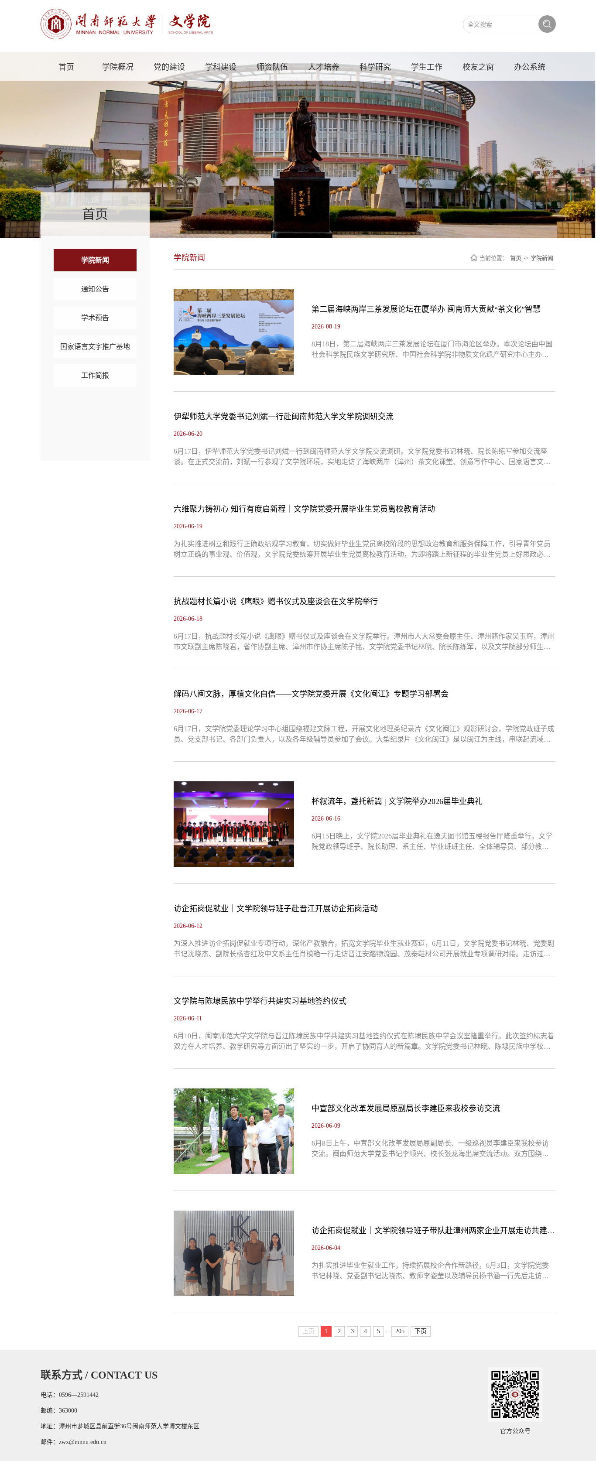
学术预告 (95, 318)
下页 (420, 1331)
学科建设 (220, 67)
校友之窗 (478, 67)
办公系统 (529, 67)
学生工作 (426, 67)
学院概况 (118, 67)
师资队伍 (272, 67)
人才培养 (323, 67)
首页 (66, 67)
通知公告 (95, 289)
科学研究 (375, 67)
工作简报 (95, 375)
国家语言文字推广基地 (95, 346)
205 (399, 1331)
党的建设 (169, 67)
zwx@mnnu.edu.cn (82, 1442)
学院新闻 (95, 260)
